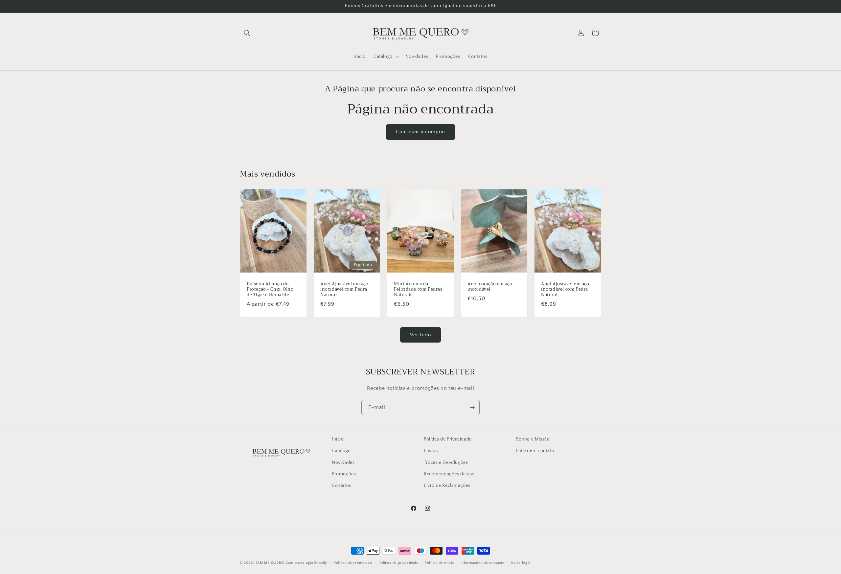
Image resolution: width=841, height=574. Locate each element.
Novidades (343, 462)
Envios (431, 450)
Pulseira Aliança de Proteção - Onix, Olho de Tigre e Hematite (270, 289)
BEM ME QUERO (270, 563)
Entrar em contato (535, 450)
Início (338, 439)
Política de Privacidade (448, 439)
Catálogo (341, 450)
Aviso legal (521, 562)
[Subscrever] (472, 407)
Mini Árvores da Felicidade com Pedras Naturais (418, 289)
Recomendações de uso (449, 473)
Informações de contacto (483, 562)
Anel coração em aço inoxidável (489, 287)
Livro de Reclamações (447, 485)
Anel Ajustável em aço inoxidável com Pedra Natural (344, 289)
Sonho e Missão (533, 439)
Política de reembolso (353, 562)
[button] (247, 33)
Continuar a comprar (420, 131)
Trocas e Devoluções (446, 462)
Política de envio (439, 562)
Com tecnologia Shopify (306, 563)
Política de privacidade (398, 562)
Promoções (344, 473)
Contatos (341, 485)
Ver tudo (420, 335)
